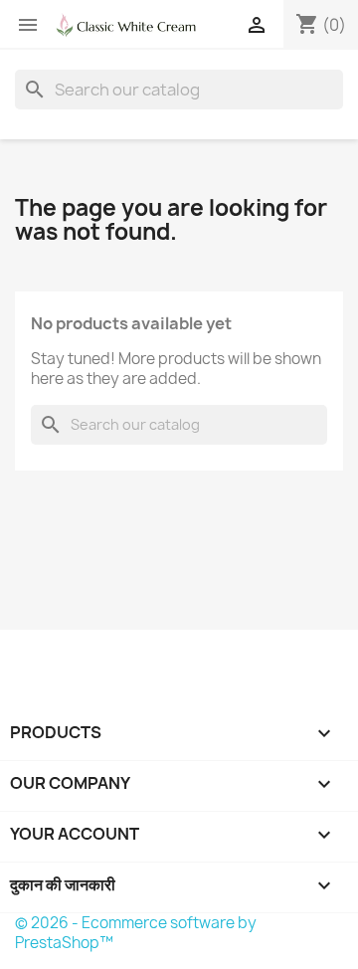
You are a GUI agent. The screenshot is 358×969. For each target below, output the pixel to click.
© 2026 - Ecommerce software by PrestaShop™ (136, 932)
